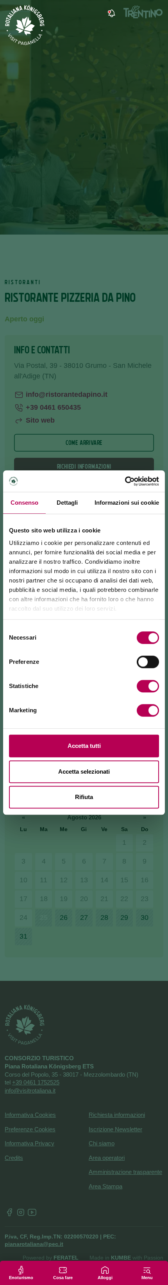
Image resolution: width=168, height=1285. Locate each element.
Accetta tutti (84, 745)
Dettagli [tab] (67, 502)
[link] (110, 13)
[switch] (148, 662)
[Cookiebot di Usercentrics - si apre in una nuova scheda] (125, 481)
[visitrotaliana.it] (25, 25)
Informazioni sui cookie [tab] (127, 502)
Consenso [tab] (25, 502)
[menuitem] (132, 13)
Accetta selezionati (84, 771)
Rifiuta (84, 797)
